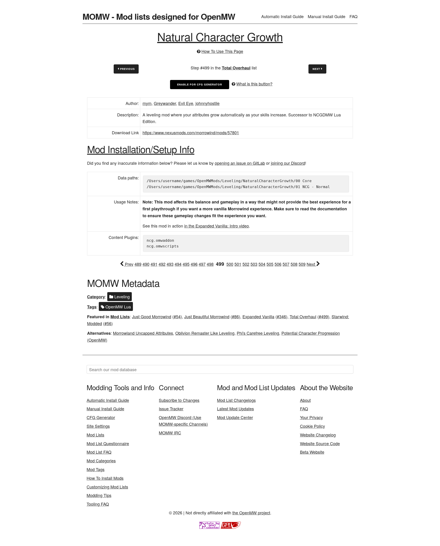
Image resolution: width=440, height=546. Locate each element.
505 (270, 264)
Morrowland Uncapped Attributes (143, 333)
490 (146, 264)
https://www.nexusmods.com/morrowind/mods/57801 (191, 132)
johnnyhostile (207, 103)
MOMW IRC (170, 433)
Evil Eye (185, 103)
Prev (128, 264)
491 (154, 264)
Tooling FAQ (98, 504)
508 (294, 264)
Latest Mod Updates (235, 409)
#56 (107, 323)
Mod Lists (120, 317)
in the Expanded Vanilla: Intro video (216, 226)
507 (286, 264)
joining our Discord (288, 163)
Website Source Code (320, 443)
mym (147, 103)
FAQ (353, 16)
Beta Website (312, 452)
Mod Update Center (235, 417)
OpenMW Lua (117, 307)
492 (162, 264)
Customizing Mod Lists (107, 487)
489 (138, 264)
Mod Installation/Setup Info (140, 149)
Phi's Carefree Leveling (258, 333)
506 (278, 264)
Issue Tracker (171, 409)
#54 (177, 316)
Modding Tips (99, 495)
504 (261, 264)
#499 (323, 316)
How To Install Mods (105, 478)
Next (317, 69)
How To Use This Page (222, 51)
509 (302, 264)
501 (237, 264)
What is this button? (254, 84)
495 (186, 264)
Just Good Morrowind (151, 316)
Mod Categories (101, 461)
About (305, 400)
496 (194, 264)
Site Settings (98, 426)
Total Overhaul (236, 68)
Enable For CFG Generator (199, 84)
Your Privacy (311, 417)
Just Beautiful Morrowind (206, 316)
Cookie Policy (312, 426)
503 (253, 264)
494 (178, 264)
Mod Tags (95, 469)
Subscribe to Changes (179, 400)
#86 (235, 316)
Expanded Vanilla (258, 316)
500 (229, 264)
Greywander (165, 103)
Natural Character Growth (220, 36)
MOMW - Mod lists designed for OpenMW (158, 16)
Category (96, 297)
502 (245, 264)
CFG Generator (101, 417)
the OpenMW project (251, 513)
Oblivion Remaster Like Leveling (204, 333)
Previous (127, 69)
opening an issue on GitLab (240, 163)
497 (202, 264)
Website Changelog (318, 435)
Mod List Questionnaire (108, 443)
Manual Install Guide (326, 16)
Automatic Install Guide (282, 16)
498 (210, 264)
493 (170, 264)
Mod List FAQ (99, 452)
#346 (281, 316)
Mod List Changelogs (236, 400)
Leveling (121, 296)
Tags (91, 307)
